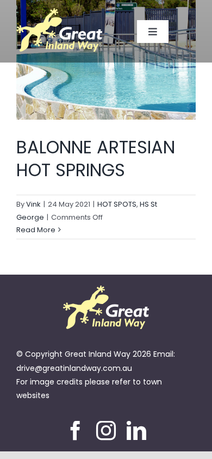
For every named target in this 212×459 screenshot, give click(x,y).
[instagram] (106, 431)
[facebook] (75, 431)
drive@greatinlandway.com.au (74, 368)
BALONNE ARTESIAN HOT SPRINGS (95, 158)
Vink (33, 204)
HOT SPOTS (116, 204)
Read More (35, 230)
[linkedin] (136, 431)
